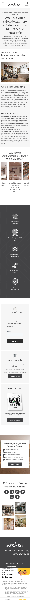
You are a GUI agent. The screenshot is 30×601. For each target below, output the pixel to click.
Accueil (4, 12)
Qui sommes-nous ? (12, 563)
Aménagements (11, 567)
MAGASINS (27, 5)
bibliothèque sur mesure (11, 92)
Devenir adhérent (15, 464)
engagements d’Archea (10, 131)
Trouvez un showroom (15, 420)
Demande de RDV (15, 376)
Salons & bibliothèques (13, 12)
